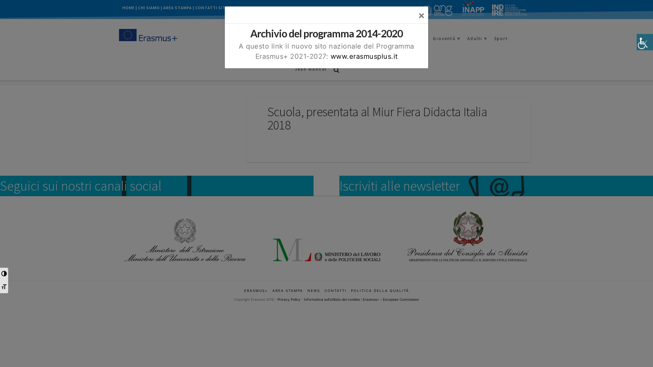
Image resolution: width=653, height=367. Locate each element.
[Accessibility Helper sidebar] (645, 42)
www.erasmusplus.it (364, 56)
